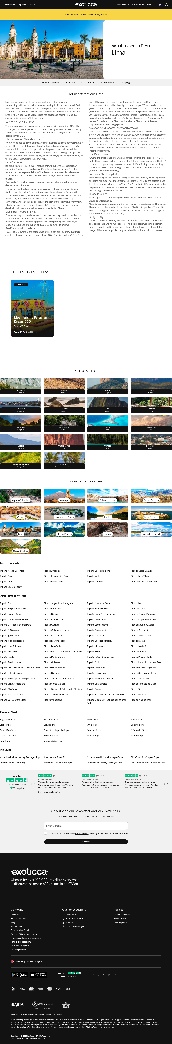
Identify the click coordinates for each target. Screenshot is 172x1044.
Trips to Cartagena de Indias (101, 614)
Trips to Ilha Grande (96, 635)
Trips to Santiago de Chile (143, 684)
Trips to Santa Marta (97, 684)
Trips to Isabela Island (141, 635)
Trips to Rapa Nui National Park (146, 662)
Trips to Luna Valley (53, 646)
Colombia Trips (138, 725)
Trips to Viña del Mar (141, 700)
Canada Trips (50, 725)
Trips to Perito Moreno (54, 657)
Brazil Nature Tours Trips (55, 757)
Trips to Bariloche (52, 608)
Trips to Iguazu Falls (9, 635)
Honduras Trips (51, 735)
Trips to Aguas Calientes (12, 571)
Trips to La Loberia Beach (99, 641)
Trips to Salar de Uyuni (11, 673)
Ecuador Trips (94, 730)
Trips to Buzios (51, 614)
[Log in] (166, 4)
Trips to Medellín (139, 646)
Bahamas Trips (51, 719)
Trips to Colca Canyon (141, 571)
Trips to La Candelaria (54, 641)
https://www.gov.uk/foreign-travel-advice (46, 1014)
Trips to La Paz (138, 641)
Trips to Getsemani (96, 630)
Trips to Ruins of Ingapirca (143, 667)
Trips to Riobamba (96, 667)
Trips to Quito (93, 662)
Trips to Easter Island (97, 625)
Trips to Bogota (138, 608)
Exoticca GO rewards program (24, 934)
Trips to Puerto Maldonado (144, 581)
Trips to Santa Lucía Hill (55, 684)
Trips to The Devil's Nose (12, 694)
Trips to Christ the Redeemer (14, 619)
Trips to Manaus (95, 646)
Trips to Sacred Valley (11, 587)
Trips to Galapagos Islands (56, 630)
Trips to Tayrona (138, 689)
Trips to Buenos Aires (10, 614)
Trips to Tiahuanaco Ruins (56, 694)
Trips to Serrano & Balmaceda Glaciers (63, 689)
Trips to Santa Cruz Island (12, 684)
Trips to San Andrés (96, 673)
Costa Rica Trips (8, 730)
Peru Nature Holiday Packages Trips (104, 762)
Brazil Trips (5, 725)
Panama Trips (137, 735)
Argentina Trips (7, 719)
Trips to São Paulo (8, 689)
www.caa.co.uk (108, 1027)
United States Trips (53, 741)
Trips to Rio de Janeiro (54, 667)
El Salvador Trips (139, 730)
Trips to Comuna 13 (96, 619)
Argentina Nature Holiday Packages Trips (20, 757)
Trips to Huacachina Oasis (56, 576)
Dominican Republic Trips (56, 730)
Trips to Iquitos (94, 576)
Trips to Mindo (94, 651)
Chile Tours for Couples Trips (145, 757)
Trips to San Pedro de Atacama (59, 678)
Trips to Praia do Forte (141, 657)
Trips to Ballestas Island (98, 571)
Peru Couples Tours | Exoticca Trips (148, 762)
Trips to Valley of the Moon (13, 700)
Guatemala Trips (8, 735)
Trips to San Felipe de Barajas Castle (18, 678)
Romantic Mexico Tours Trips (58, 762)
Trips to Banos (137, 603)
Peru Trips (5, 741)
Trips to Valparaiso (53, 700)
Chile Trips (92, 725)
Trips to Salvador (52, 673)
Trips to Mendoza (8, 651)
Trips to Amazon (8, 603)
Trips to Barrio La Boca (98, 608)
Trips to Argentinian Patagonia (58, 603)
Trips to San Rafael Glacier (100, 678)
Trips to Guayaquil (139, 630)
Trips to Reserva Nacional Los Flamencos (20, 667)
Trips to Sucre (94, 689)
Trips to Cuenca (51, 625)
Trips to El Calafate (9, 630)
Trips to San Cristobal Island (144, 673)
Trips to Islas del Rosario (12, 641)
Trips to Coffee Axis (53, 619)
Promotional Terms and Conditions (26, 938)
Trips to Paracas (95, 581)
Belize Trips (92, 719)
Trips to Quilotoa (52, 662)
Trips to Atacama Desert (99, 603)
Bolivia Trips (136, 719)
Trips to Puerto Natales (11, 662)
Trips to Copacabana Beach (144, 619)
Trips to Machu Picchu (54, 581)
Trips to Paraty (7, 657)
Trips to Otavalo (138, 651)
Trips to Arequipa (52, 571)
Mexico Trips (93, 735)
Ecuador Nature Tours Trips (13, 762)
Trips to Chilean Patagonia (143, 614)
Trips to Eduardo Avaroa (142, 625)
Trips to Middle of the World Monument (63, 651)
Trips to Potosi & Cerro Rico (100, 657)
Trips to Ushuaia (138, 694)
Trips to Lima (6, 581)
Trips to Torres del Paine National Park (105, 694)
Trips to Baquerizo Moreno (13, 608)
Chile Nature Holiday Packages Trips (105, 757)
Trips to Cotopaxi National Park (15, 625)
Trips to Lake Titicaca (141, 576)
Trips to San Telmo (140, 678)
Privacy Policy (82, 833)
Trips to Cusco (7, 576)
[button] (86, 841)
